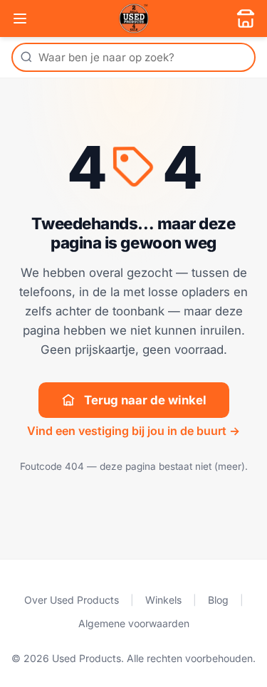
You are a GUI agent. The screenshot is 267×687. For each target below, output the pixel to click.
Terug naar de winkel (145, 400)
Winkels (163, 600)
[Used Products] (134, 18)
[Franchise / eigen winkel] (246, 18)
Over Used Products (71, 600)
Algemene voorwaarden (133, 623)
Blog (218, 600)
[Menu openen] (19, 18)
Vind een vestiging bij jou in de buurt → (133, 431)
